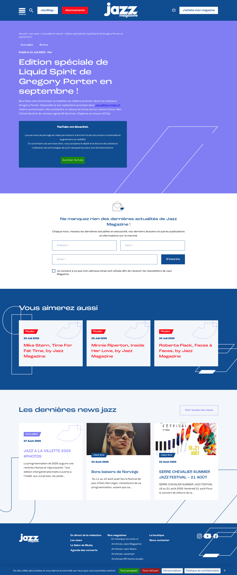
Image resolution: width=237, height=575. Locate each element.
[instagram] (199, 538)
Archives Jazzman (122, 554)
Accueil (23, 34)
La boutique (156, 535)
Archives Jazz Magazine (126, 544)
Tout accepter (129, 571)
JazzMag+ (48, 10)
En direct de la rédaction (85, 535)
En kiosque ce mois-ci (124, 539)
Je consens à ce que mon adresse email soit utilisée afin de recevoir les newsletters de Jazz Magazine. (114, 273)
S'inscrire (173, 259)
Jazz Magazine (62, 52)
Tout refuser (150, 571)
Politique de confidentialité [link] (202, 571)
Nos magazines (117, 535)
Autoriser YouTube (72, 160)
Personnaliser (172, 571)
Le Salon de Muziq (81, 545)
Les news (34, 34)
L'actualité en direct (52, 34)
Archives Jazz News (124, 549)
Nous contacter (159, 540)
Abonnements (75, 10)
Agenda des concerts (84, 550)
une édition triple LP (107, 105)
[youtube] (207, 538)
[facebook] (215, 538)
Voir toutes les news (199, 410)
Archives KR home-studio (127, 559)
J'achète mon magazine (199, 10)
